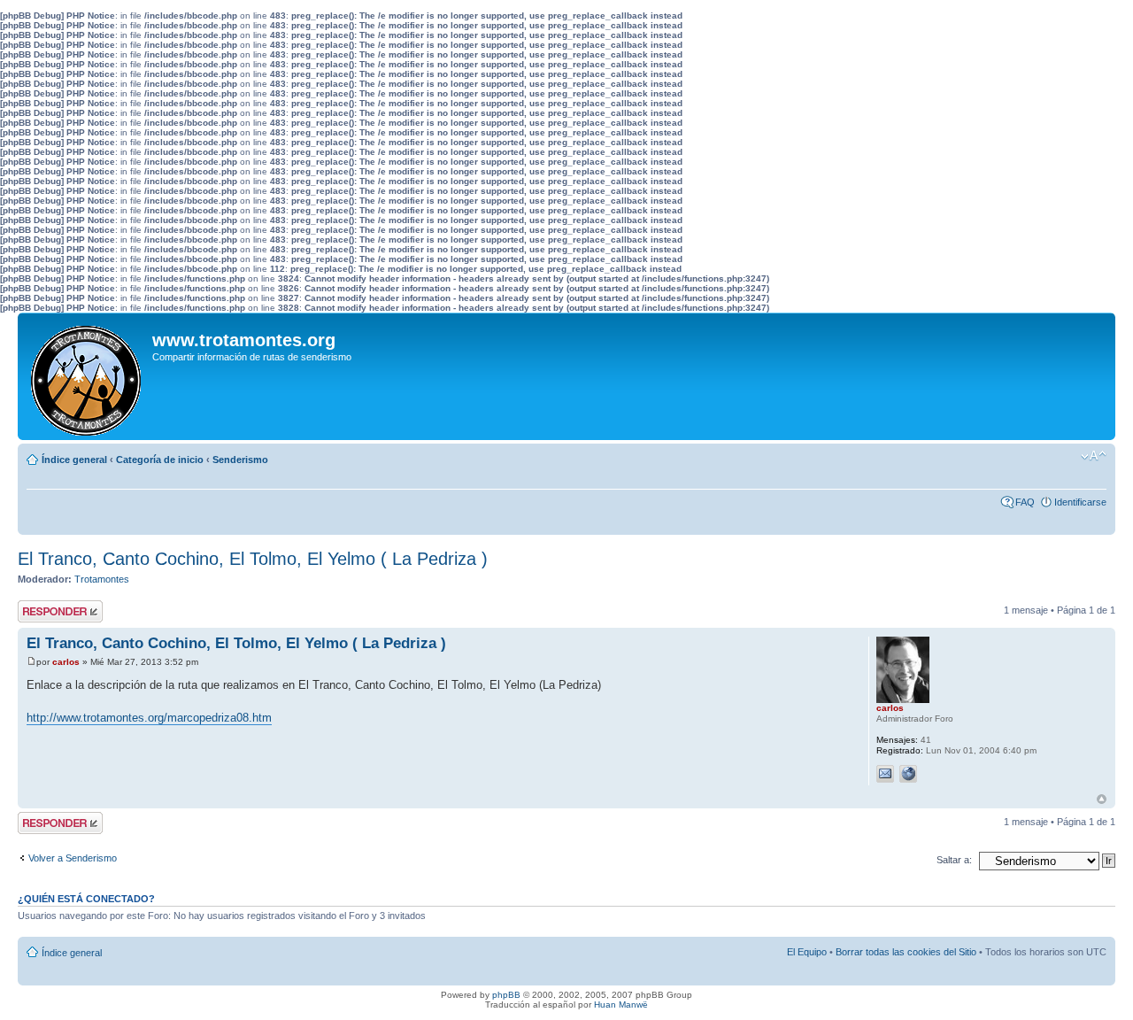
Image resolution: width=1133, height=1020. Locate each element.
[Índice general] (87, 376)
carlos (66, 662)
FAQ (1025, 502)
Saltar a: (954, 859)
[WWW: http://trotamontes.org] (908, 774)
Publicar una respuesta (44, 611)
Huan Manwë (621, 1004)
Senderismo (240, 459)
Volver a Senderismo (72, 858)
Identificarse (1080, 502)
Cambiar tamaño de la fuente (1093, 456)
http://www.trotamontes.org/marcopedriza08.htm (149, 717)
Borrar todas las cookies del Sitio (906, 952)
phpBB (506, 995)
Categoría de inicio (160, 459)
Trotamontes (101, 579)
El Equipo (807, 952)
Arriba (1101, 799)
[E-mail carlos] (885, 774)
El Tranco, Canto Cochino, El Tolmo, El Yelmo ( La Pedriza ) (253, 558)
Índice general (74, 459)
